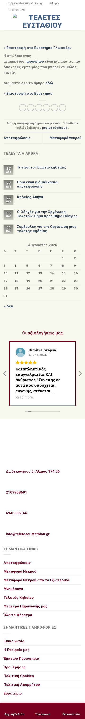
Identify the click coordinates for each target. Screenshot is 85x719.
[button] (79, 375)
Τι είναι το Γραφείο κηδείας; (41, 167)
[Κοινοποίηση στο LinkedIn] (62, 107)
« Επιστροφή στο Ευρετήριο (28, 93)
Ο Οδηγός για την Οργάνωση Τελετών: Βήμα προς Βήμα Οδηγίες (47, 214)
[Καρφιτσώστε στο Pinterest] (54, 107)
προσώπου (34, 61)
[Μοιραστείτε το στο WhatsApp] (22, 107)
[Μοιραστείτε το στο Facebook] (30, 107)
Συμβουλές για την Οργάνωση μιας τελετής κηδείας (46, 229)
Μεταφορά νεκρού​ (65, 138)
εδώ (49, 83)
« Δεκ (8, 306)
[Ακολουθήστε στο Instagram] (78, 25)
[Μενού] (6, 22)
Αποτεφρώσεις (17, 138)
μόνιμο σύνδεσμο (54, 127)
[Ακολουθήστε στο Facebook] (78, 19)
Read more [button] (24, 397)
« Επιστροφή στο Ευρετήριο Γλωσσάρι (37, 48)
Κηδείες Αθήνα (30, 197)
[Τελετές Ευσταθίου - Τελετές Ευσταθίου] (42, 22)
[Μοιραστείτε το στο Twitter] (38, 107)
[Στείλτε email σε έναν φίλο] (46, 107)
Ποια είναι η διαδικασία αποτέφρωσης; (37, 184)
